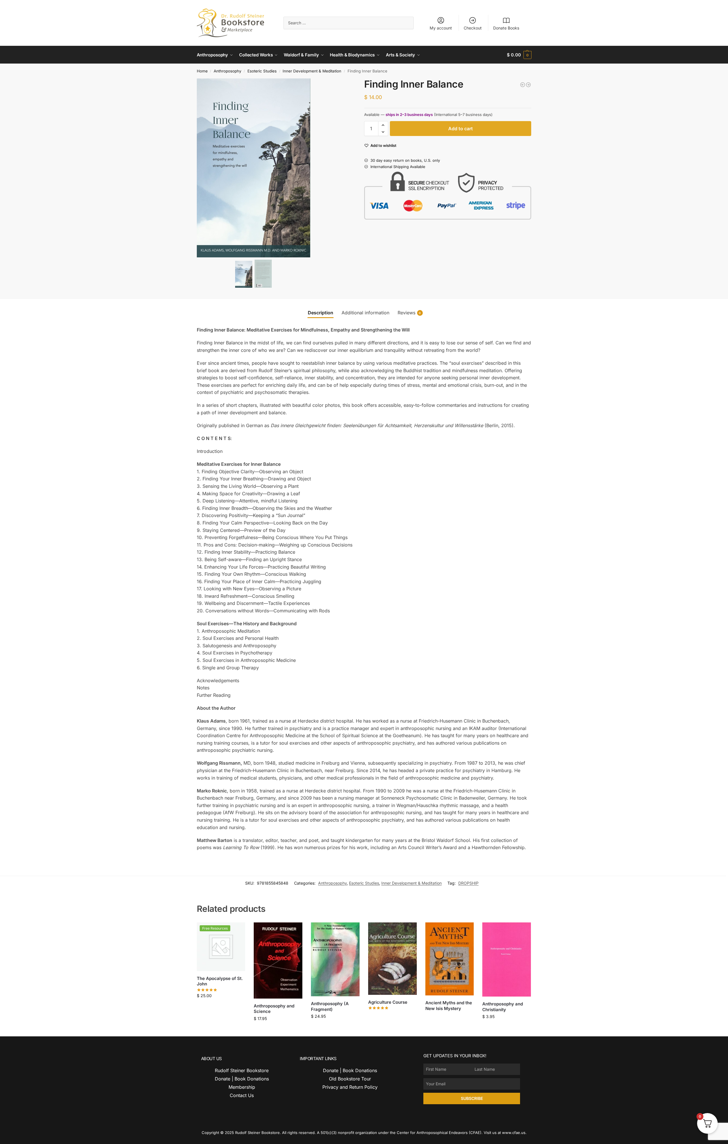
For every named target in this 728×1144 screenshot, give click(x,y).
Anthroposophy (227, 71)
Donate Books (506, 27)
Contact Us (242, 1095)
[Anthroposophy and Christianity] (506, 959)
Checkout (473, 27)
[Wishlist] (236, 931)
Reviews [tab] (409, 312)
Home (202, 71)
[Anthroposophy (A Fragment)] (335, 959)
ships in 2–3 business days (409, 114)
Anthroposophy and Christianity (502, 1006)
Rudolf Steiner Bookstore (242, 1070)
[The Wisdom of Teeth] (522, 85)
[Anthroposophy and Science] (278, 960)
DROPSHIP (468, 883)
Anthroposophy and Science (274, 1008)
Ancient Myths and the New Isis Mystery (448, 1005)
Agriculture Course (387, 1002)
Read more (392, 1016)
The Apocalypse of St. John (220, 981)
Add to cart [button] (221, 1007)
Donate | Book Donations (242, 1079)
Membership (242, 1087)
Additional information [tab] (365, 312)
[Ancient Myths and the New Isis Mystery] (449, 959)
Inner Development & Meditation (312, 71)
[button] (519, 55)
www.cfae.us (513, 1132)
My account (441, 27)
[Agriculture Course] (392, 958)
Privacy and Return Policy (350, 1087)
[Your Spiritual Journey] (528, 85)
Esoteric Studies (262, 71)
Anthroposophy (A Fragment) (330, 1006)
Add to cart (460, 128)
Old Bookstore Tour (350, 1079)
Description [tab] (320, 312)
